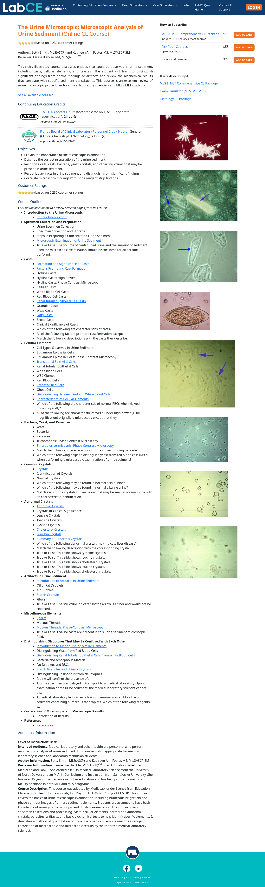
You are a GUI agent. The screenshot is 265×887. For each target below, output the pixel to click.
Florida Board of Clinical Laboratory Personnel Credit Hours (83, 131)
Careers (135, 877)
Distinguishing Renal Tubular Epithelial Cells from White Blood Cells (86, 655)
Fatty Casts (45, 315)
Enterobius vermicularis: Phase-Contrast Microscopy (75, 445)
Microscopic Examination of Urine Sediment (69, 240)
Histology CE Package (175, 99)
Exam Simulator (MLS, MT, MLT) (183, 91)
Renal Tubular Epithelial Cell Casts (61, 301)
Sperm (41, 618)
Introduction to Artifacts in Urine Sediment (68, 581)
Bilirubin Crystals (49, 534)
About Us (146, 877)
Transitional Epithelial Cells (56, 362)
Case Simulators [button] (164, 5)
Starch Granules (48, 595)
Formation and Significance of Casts (63, 264)
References (45, 725)
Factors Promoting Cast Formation (62, 268)
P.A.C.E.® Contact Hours (58, 112)
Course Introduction (52, 217)
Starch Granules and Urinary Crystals (64, 669)
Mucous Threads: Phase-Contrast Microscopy (70, 627)
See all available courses (35, 95)
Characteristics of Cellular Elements (63, 399)
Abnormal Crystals (50, 506)
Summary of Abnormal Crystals (59, 539)
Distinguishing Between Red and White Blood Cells (74, 394)
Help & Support (122, 877)
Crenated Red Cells (50, 385)
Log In (254, 7)
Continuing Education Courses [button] (93, 5)
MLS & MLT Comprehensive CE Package (190, 34)
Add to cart (244, 35)
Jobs (186, 5)
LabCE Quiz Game (202, 7)
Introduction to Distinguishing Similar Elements (72, 646)
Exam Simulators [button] (133, 5)
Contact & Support (225, 7)
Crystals (42, 469)
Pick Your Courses (174, 46)
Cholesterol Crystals (51, 529)
